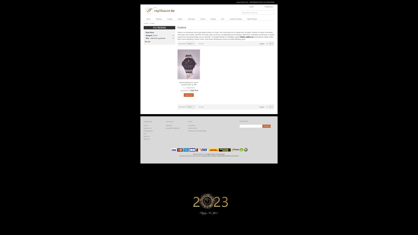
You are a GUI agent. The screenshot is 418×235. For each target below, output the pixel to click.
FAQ (145, 133)
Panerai (213, 19)
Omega (169, 19)
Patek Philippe (252, 19)
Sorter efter (182, 43)
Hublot (203, 19)
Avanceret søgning (173, 128)
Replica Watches (226, 156)
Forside (146, 23)
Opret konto (192, 128)
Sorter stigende (196, 43)
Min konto (191, 125)
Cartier (180, 19)
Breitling (159, 19)
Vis (267, 43)
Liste (210, 43)
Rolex (148, 19)
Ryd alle (147, 41)
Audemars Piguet (236, 19)
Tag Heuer (191, 19)
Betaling (147, 139)
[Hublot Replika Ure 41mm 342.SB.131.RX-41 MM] (188, 64)
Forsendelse (148, 131)
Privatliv (147, 136)
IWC (222, 19)
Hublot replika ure (247, 37)
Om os (146, 125)
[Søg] (272, 12)
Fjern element (173, 35)
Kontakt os (148, 128)
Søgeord (169, 125)
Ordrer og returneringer (197, 131)
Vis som (201, 43)
